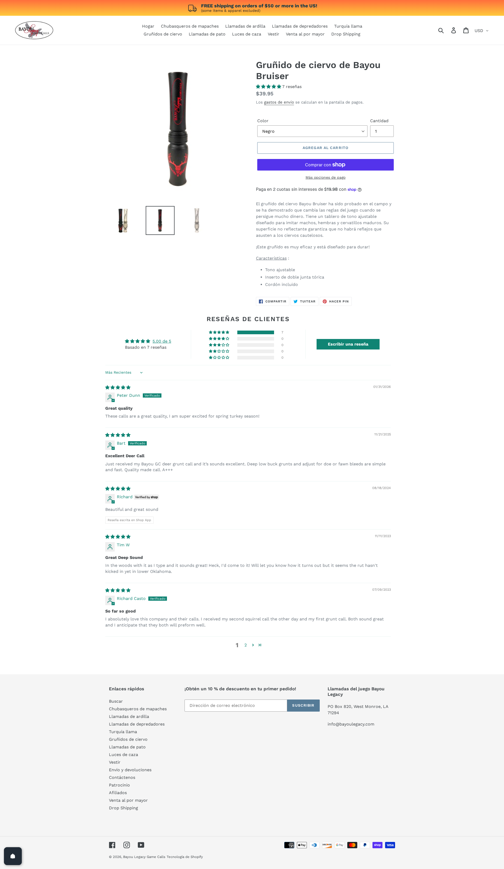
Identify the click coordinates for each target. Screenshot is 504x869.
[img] (117, 387)
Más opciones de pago (325, 177)
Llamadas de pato (127, 746)
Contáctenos (122, 777)
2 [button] (245, 644)
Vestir (114, 762)
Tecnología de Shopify (185, 857)
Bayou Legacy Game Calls (144, 857)
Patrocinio (119, 785)
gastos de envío (279, 102)
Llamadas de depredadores (137, 724)
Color (263, 120)
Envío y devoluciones (130, 769)
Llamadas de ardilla (129, 716)
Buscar (116, 701)
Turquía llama (123, 731)
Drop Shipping (123, 807)
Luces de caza (123, 754)
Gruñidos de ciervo (128, 739)
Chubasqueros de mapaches (138, 708)
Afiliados (118, 792)
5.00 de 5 (162, 341)
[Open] (13, 856)
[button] (269, 86)
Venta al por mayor (128, 800)
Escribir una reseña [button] (348, 344)
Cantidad (379, 120)
